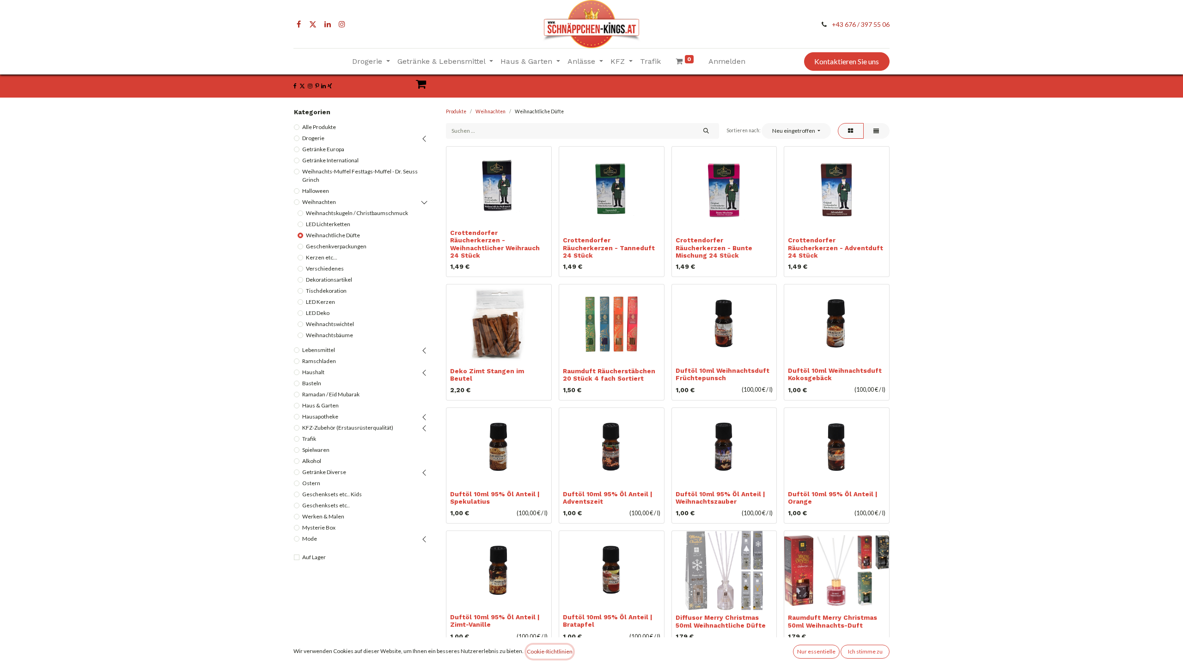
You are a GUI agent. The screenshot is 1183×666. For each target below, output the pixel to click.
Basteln (311, 383)
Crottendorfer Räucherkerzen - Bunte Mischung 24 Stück (714, 247)
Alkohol (311, 460)
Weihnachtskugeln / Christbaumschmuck (357, 213)
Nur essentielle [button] (816, 651)
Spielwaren (315, 449)
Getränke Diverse (324, 472)
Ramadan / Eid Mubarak (331, 394)
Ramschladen (319, 361)
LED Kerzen (320, 301)
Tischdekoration (326, 290)
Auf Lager (314, 557)
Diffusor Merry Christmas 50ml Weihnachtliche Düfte (721, 621)
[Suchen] (706, 131)
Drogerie (313, 138)
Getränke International (330, 160)
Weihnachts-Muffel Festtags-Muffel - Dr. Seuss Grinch (360, 175)
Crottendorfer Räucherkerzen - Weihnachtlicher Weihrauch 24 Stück (495, 244)
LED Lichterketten (328, 224)
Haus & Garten (320, 405)
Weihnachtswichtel (330, 324)
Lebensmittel (318, 349)
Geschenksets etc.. (326, 505)
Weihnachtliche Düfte (333, 235)
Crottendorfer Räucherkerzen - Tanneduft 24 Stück (609, 247)
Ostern (311, 483)
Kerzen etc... (321, 257)
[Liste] (876, 131)
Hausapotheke (320, 416)
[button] (796, 131)
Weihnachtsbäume (329, 335)
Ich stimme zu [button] (865, 651)
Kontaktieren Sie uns (846, 61)
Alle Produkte (319, 126)
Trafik (309, 438)
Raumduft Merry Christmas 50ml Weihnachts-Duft (832, 621)
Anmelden (726, 61)
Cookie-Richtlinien (550, 651)
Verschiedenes (325, 268)
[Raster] (851, 131)
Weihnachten (319, 201)
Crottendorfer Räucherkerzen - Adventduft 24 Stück (835, 247)
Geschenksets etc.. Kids (332, 494)
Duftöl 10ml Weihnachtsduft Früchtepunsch (722, 374)
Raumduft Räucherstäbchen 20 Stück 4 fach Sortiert (609, 374)
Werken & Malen (323, 516)
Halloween (315, 190)
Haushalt (313, 372)
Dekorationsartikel (329, 279)
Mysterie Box (318, 527)
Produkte (456, 111)
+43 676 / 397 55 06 (861, 24)
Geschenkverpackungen (336, 246)
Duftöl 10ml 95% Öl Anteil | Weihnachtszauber (720, 497)
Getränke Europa (323, 149)
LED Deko (317, 312)
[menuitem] (650, 61)
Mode (309, 538)
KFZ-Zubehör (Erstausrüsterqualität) (347, 427)
